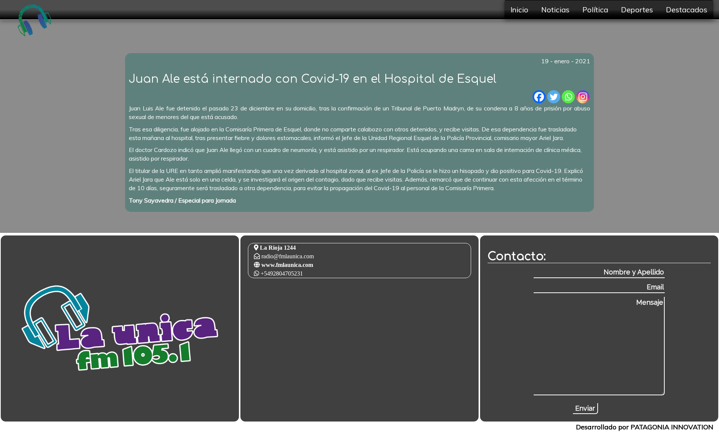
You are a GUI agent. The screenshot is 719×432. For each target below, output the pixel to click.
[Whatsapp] (568, 96)
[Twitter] (553, 96)
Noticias (555, 9)
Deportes (637, 9)
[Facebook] (539, 96)
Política (595, 9)
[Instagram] (582, 96)
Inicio (519, 9)
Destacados (686, 9)
